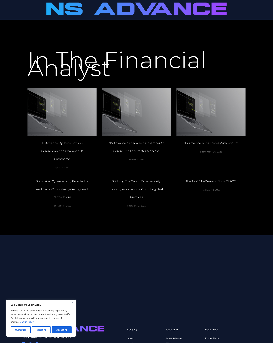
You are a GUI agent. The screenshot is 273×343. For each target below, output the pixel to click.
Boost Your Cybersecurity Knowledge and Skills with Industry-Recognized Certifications (62, 189)
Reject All (41, 329)
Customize (20, 329)
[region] (41, 318)
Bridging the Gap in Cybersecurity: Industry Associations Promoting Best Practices (136, 189)
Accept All (61, 329)
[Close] (72, 302)
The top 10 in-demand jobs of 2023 (211, 181)
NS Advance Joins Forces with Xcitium (211, 143)
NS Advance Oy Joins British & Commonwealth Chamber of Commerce (61, 151)
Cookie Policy (27, 322)
